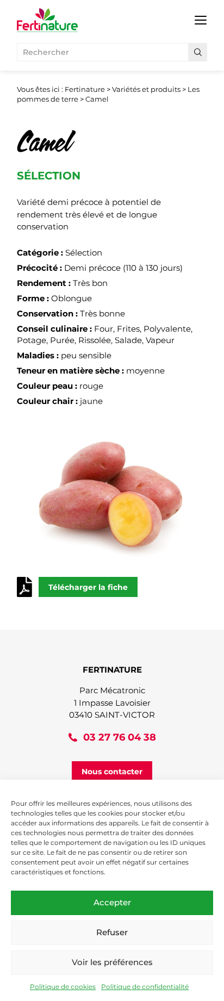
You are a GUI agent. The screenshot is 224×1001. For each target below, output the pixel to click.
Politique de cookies (63, 987)
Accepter (112, 902)
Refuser (112, 932)
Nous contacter (112, 771)
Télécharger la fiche (88, 587)
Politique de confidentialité (145, 987)
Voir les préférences (112, 962)
